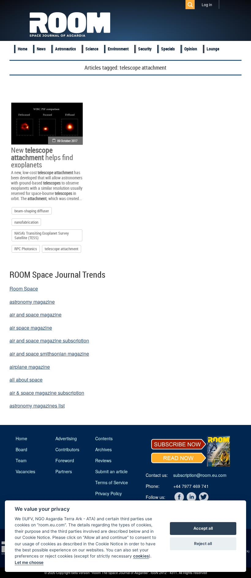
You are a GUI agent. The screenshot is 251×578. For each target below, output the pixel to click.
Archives (103, 449)
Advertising (66, 438)
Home (22, 49)
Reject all (203, 543)
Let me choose (29, 562)
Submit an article (111, 471)
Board (21, 449)
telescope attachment (61, 248)
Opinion (190, 49)
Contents (104, 438)
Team (21, 460)
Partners (63, 471)
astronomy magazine (32, 301)
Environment (118, 49)
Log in (207, 4)
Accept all (203, 528)
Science (91, 49)
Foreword (64, 460)
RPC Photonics (25, 248)
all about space (26, 379)
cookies (141, 556)
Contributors (67, 449)
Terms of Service (111, 482)
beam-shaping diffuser (31, 211)
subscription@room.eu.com (200, 475)
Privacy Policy (108, 493)
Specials (168, 49)
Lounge (213, 49)
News (41, 49)
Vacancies (25, 471)
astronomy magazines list (37, 405)
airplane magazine (29, 366)
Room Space (23, 288)
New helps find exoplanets (42, 157)
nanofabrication (26, 222)
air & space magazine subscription (46, 392)
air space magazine (30, 327)
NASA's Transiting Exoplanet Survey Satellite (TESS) (41, 235)
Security (145, 49)
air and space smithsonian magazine (49, 353)
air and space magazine (35, 314)
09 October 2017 (67, 140)
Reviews (103, 460)
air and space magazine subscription (49, 340)
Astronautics (65, 49)
